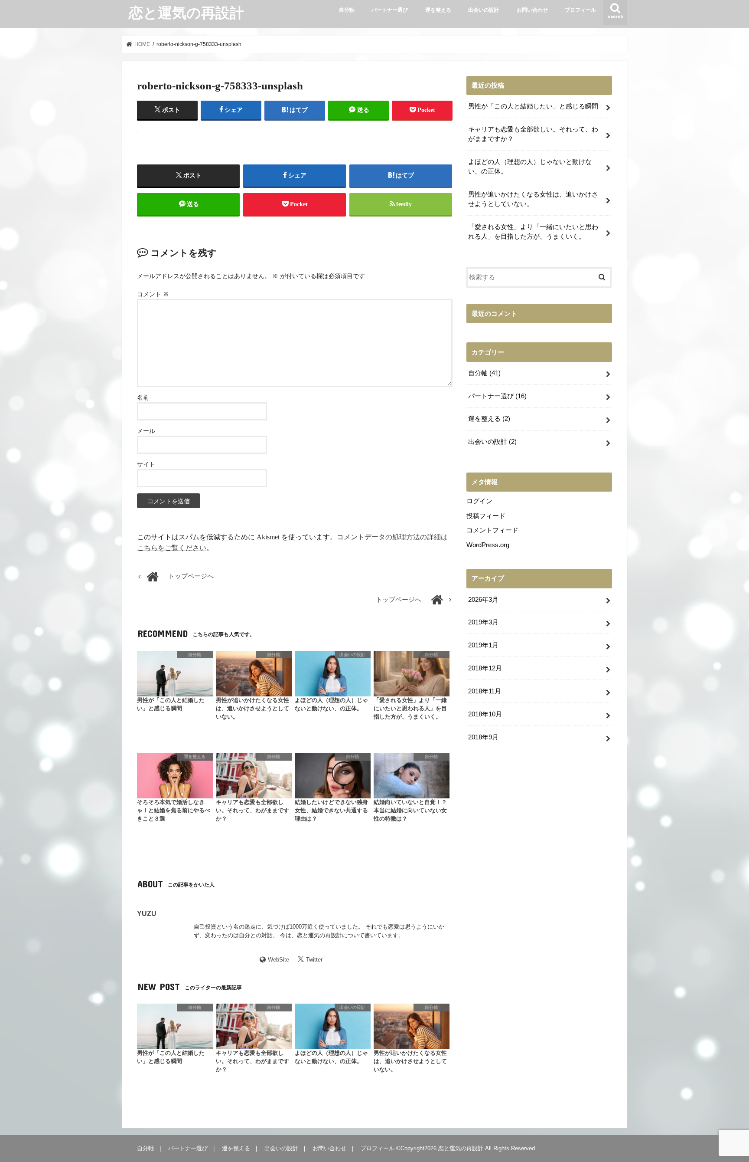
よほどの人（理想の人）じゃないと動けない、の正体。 (530, 166)
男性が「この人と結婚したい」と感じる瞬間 (533, 106)
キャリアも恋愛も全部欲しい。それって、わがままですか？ (533, 134)
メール (146, 431)
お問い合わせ (532, 10)
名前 (143, 397)
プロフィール (580, 10)
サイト (146, 464)
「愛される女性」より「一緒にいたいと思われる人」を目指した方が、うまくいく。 (533, 231)
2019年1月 (483, 645)
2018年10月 (485, 714)
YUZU (146, 913)
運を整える (438, 10)
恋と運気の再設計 (186, 12)
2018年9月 (483, 737)
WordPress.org (487, 545)
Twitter (314, 959)
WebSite (278, 959)
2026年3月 (483, 599)
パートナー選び (389, 10)
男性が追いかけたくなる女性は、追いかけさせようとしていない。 (533, 199)
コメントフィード (492, 530)
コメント (153, 294)
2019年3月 (483, 622)
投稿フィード (485, 515)
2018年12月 (485, 668)
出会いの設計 (483, 10)
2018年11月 (484, 691)
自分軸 (347, 10)
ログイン (479, 501)
